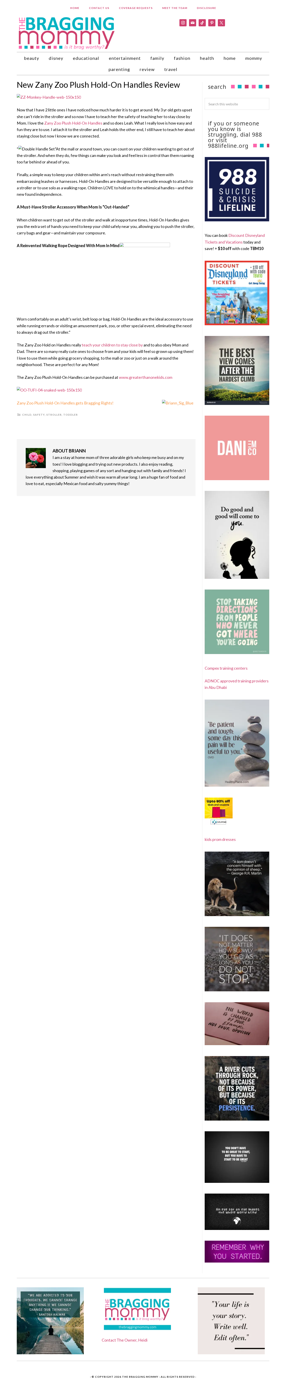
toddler (70, 414)
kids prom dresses (220, 839)
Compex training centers (226, 668)
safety (39, 414)
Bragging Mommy (67, 33)
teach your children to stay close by (112, 344)
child (27, 414)
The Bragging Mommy (140, 1376)
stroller (54, 414)
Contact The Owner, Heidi (124, 1340)
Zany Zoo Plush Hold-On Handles (73, 123)
